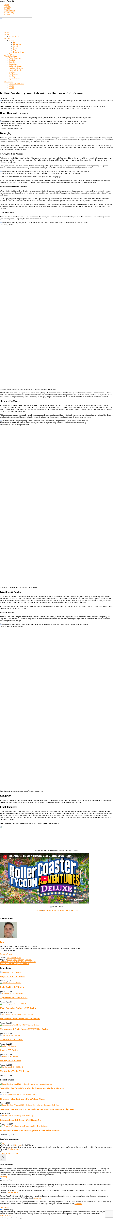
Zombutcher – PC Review (11, 1039)
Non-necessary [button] (5, 1207)
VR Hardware (14, 80)
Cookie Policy (9, 13)
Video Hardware (14, 78)
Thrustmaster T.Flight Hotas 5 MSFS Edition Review (24, 1029)
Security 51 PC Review (10, 1061)
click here (37, 1198)
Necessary (6, 1179)
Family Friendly (18, 960)
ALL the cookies (13, 1149)
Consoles (12, 62)
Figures (11, 86)
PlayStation (17, 44)
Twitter (53, 910)
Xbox (15, 48)
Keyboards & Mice (15, 70)
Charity (7, 9)
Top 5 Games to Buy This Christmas (14, 964)
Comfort (12, 60)
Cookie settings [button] (6, 1153)
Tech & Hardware (10, 56)
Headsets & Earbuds (16, 68)
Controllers (13, 64)
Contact (7, 15)
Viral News (18, 1145)
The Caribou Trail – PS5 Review (15, 1071)
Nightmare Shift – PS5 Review (13, 997)
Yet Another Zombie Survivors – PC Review (20, 1018)
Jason (2, 942)
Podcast (75, 910)
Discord (68, 910)
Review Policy (9, 11)
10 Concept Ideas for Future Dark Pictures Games (22, 1099)
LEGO (11, 88)
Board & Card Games (16, 84)
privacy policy (13, 1192)
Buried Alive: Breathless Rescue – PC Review (18, 962)
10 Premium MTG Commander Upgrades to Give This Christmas (29, 1130)
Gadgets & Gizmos (15, 66)
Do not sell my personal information (14, 1151)
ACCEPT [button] (15, 1153)
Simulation (28, 960)
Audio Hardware (15, 58)
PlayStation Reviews (14, 958)
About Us (7, 7)
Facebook (46, 910)
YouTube (39, 910)
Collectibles (8, 82)
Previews (12, 54)
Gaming (7, 38)
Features (7, 34)
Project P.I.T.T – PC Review (12, 976)
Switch (15, 46)
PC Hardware (13, 74)
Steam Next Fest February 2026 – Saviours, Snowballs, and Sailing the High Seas (37, 1109)
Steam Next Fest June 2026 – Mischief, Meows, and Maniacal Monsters (32, 1088)
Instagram (60, 910)
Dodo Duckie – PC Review (12, 987)
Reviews (12, 40)
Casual (9, 960)
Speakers (12, 76)
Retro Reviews (18, 52)
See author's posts (6, 954)
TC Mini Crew (14, 36)
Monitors (12, 72)
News (6, 32)
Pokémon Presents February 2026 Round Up (20, 1120)
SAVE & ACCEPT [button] (7, 1216)
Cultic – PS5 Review (9, 1050)
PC (14, 42)
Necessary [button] (3, 1177)
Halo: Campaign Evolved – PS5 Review (18, 1008)
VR (14, 50)
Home (6, 5)
